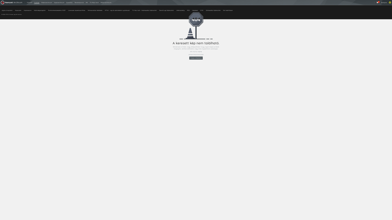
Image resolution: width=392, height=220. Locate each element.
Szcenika (69, 2)
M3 (87, 2)
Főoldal (29, 2)
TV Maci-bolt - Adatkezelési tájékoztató (144, 10)
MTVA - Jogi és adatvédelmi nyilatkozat (117, 10)
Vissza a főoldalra (196, 58)
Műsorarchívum (106, 2)
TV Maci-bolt (94, 2)
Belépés (384, 2)
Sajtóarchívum (59, 2)
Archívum (13, 2)
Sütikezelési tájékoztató (213, 10)
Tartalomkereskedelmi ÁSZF (57, 10)
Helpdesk (195, 10)
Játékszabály (180, 10)
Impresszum (27, 10)
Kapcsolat (18, 10)
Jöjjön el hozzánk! (7, 10)
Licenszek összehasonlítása (76, 10)
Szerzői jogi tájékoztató (166, 10)
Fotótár (36, 2)
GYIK (201, 10)
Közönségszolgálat (40, 10)
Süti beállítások (228, 10)
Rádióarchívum (46, 2)
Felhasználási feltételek (95, 10)
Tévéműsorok (79, 2)
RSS (188, 10)
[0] (377, 2)
